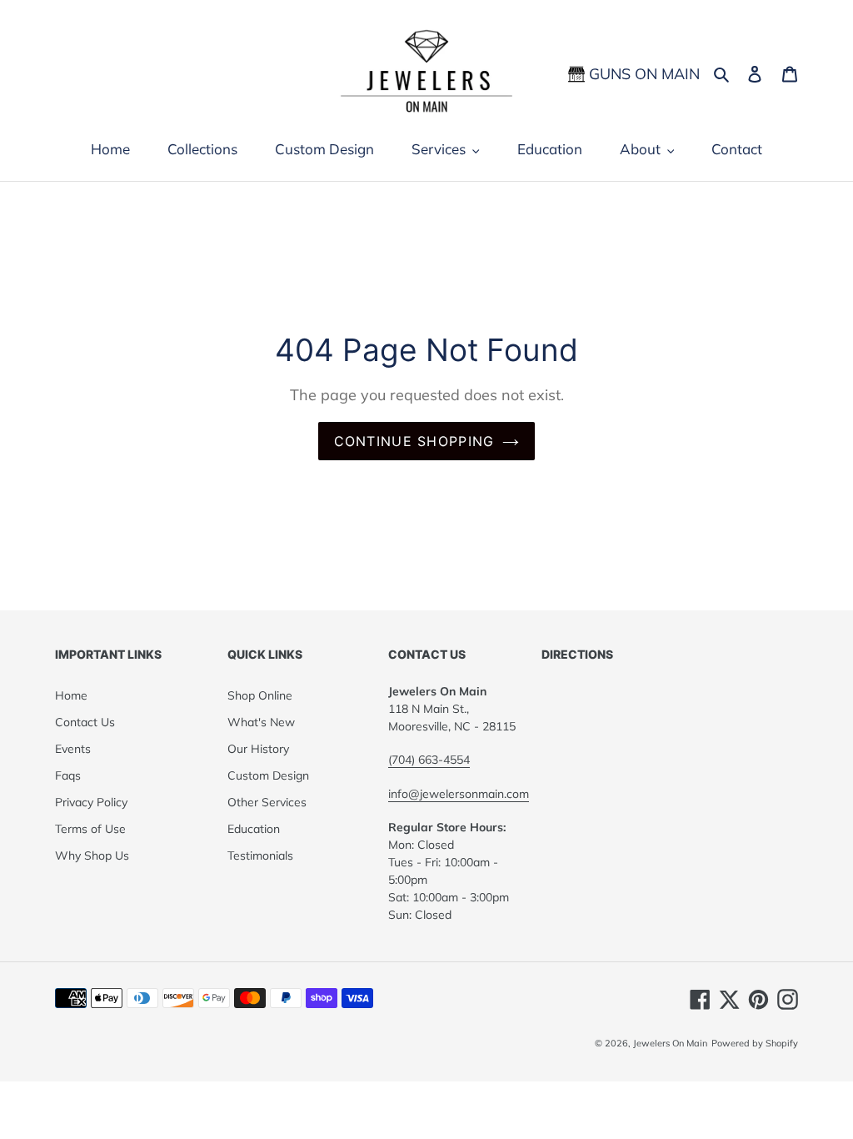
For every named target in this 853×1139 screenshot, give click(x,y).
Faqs (68, 775)
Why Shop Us (92, 855)
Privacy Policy (91, 802)
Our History (258, 748)
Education (253, 828)
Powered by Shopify (754, 1043)
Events (73, 748)
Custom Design (268, 775)
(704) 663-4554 (429, 759)
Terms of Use (90, 828)
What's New (261, 722)
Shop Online (259, 695)
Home (71, 695)
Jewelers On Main (670, 1043)
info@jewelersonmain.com (458, 793)
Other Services (267, 802)
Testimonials (260, 855)
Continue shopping (414, 441)
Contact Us (85, 722)
